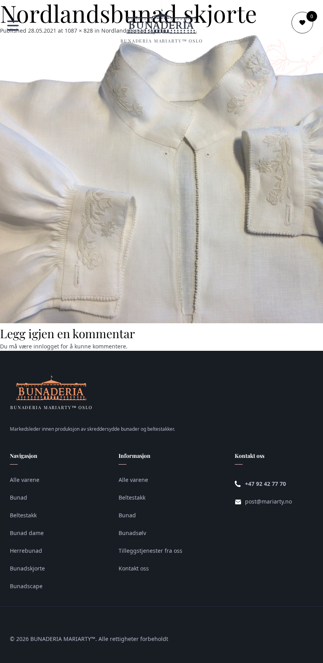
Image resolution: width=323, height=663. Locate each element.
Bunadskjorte (27, 568)
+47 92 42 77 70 (265, 483)
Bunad (18, 497)
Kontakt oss (134, 568)
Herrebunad (26, 550)
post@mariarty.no (268, 501)
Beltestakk (23, 515)
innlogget (46, 346)
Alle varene (24, 479)
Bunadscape (26, 586)
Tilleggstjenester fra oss (150, 550)
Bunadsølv (132, 533)
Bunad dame (27, 533)
